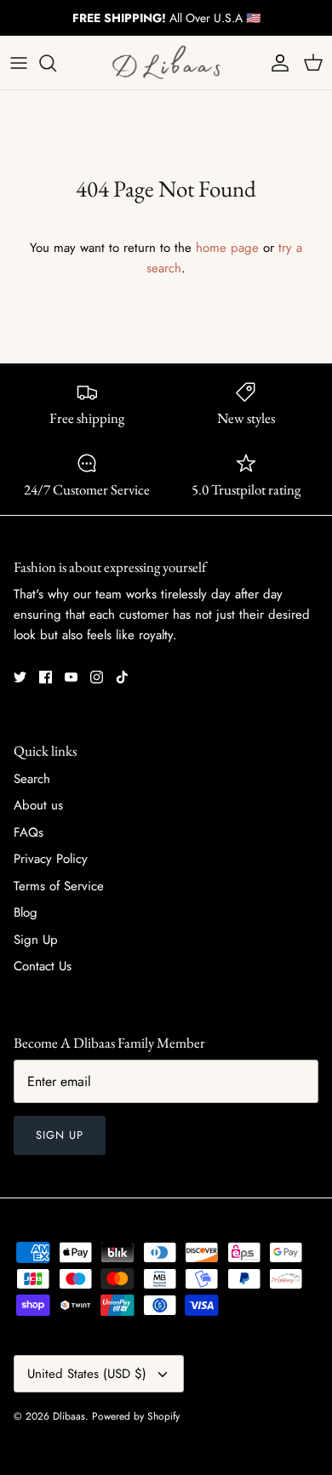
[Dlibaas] (166, 62)
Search (32, 778)
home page (227, 247)
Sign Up (36, 939)
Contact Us (43, 966)
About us (38, 805)
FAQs (28, 832)
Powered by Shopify (136, 1416)
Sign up (59, 1135)
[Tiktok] (122, 677)
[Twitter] (20, 677)
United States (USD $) (86, 1373)
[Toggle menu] (18, 63)
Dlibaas (69, 1416)
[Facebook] (45, 677)
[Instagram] (96, 677)
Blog (25, 912)
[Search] (56, 63)
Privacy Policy (51, 858)
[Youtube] (71, 677)
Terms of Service (59, 886)
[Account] (276, 63)
